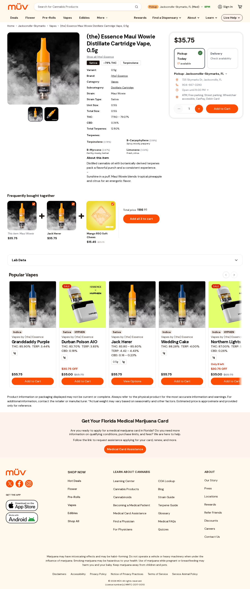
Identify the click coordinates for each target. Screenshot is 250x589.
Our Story (211, 480)
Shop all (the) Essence (100, 56)
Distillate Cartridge (122, 87)
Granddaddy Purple (30, 341)
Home (10, 25)
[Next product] (234, 275)
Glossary (164, 513)
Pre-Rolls (49, 18)
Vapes (67, 18)
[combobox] (85, 6)
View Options (132, 381)
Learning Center (124, 481)
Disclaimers (59, 574)
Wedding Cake (175, 341)
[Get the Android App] (29, 517)
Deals (14, 18)
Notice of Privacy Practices (127, 574)
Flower (30, 18)
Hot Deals (74, 481)
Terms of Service (158, 574)
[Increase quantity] (199, 109)
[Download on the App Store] (29, 505)
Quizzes (163, 529)
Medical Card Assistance (125, 449)
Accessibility (78, 574)
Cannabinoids (122, 497)
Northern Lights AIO (230, 341)
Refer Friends (213, 512)
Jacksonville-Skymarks (32, 25)
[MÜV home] (18, 6)
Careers (209, 529)
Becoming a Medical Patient (131, 505)
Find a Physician (123, 521)
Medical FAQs (167, 521)
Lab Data (19, 260)
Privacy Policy (98, 574)
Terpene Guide (168, 505)
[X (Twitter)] (10, 484)
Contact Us (212, 537)
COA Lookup (166, 481)
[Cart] (240, 7)
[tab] (35, 114)
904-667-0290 (192, 84)
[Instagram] (29, 484)
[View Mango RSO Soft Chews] (101, 215)
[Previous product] (226, 275)
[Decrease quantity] (179, 109)
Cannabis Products (126, 489)
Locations (211, 496)
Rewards (140, 18)
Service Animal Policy (185, 574)
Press (208, 488)
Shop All (73, 521)
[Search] (136, 6)
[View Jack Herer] (61, 215)
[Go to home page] (29, 472)
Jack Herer (54, 233)
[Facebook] (19, 484)
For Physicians (122, 529)
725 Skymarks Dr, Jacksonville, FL (202, 79)
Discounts (211, 521)
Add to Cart (222, 109)
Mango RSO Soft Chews (97, 235)
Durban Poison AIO (79, 341)
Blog (161, 489)
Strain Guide (166, 497)
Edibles (84, 18)
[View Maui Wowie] (22, 215)
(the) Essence (119, 75)
